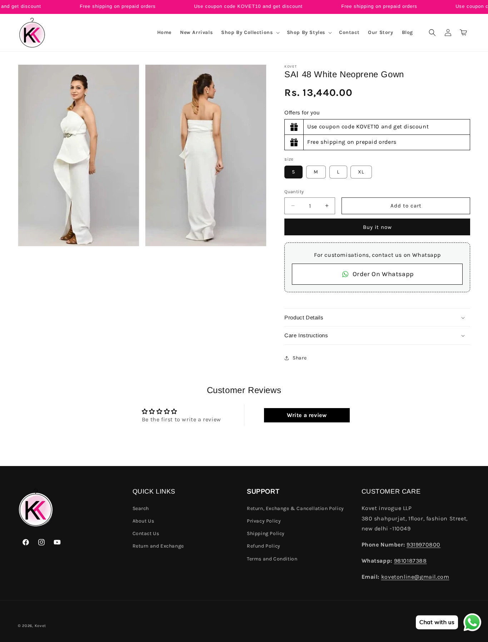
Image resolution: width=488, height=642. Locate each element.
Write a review (307, 415)
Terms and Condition (272, 559)
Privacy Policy (264, 521)
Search (141, 508)
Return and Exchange (158, 546)
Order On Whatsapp (383, 274)
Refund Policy (263, 546)
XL (361, 172)
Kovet (40, 625)
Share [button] (300, 358)
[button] (249, 32)
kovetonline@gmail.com (415, 576)
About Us (143, 521)
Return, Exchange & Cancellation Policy (295, 508)
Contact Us (146, 533)
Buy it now (377, 227)
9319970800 (423, 544)
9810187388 (410, 560)
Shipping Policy (266, 533)
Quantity (294, 191)
